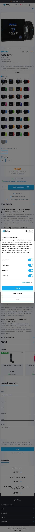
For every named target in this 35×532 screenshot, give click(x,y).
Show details (26, 282)
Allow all (17, 288)
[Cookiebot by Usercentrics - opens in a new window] (25, 231)
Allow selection (17, 293)
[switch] (30, 265)
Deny (17, 299)
